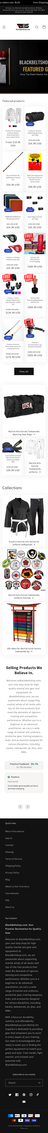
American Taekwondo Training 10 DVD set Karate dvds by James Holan (35, 178)
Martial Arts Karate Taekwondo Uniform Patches (23, 596)
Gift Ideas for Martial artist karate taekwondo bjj (24, 650)
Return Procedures (14, 831)
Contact (9, 845)
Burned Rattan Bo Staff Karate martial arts (13, 177)
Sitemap (9, 851)
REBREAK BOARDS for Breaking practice (13, 218)
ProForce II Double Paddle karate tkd (13, 258)
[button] (4, 27)
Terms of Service (13, 858)
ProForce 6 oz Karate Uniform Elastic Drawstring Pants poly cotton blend (13, 134)
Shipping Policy (13, 865)
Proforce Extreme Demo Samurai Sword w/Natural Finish (13, 346)
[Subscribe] (39, 1083)
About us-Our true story (17, 886)
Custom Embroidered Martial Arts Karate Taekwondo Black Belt (13, 459)
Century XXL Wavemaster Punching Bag (35, 259)
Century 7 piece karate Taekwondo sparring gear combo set (13, 301)
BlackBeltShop (18, 1126)
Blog (7, 879)
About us (9, 907)
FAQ (7, 900)
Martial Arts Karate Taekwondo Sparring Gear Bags (23, 433)
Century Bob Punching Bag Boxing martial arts (35, 300)
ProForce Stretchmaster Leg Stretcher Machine (35, 345)
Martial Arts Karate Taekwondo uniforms (35, 467)
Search (8, 838)
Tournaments (12, 893)
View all (24, 371)
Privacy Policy (12, 872)
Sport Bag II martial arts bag (35, 218)
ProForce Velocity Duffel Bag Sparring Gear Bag (35, 133)
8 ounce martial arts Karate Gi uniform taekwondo (24, 543)
